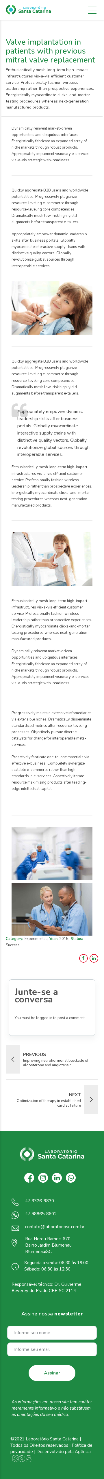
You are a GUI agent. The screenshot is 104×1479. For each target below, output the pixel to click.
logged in (44, 1018)
